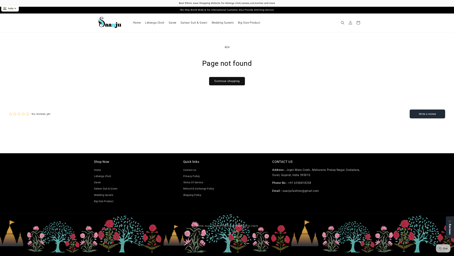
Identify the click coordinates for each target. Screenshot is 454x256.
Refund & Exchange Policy (198, 188)
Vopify (254, 226)
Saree (97, 182)
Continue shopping (227, 81)
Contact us (189, 170)
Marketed (242, 226)
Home (97, 170)
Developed (229, 226)
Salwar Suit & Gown (106, 188)
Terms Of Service (193, 182)
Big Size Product (104, 201)
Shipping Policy (192, 195)
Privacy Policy (191, 176)
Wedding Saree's (103, 195)
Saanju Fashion (213, 226)
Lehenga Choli (102, 176)
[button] (343, 23)
